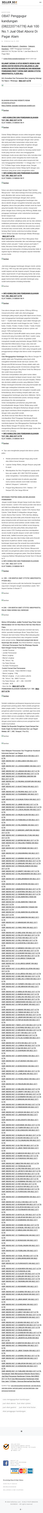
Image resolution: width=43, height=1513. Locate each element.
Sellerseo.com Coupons (13, 1490)
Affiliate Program (18, 1462)
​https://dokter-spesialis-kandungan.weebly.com (18, 106)
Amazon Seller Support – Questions (14, 46)
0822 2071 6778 (25, 81)
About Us (14, 1460)
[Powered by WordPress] (20, 1509)
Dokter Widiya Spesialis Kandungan (14, 58)
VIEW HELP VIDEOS (10, 1483)
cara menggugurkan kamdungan (20, 1385)
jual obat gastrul (17, 1388)
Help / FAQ (15, 1464)
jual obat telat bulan (29, 1388)
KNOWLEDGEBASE (9, 1487)
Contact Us (15, 1465)
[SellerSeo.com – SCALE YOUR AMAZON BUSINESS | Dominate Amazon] (9, 2)
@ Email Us (15, 1450)
